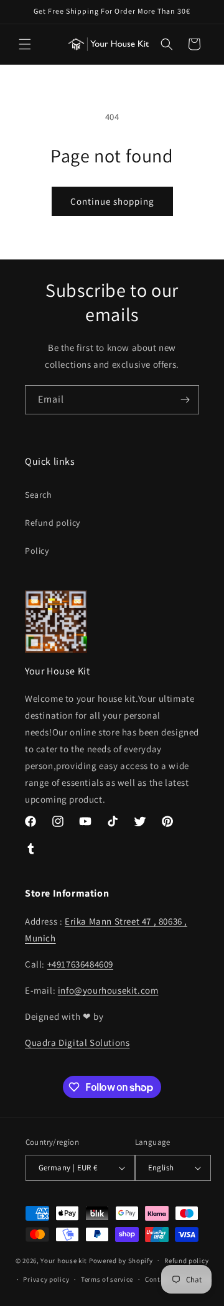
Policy (37, 550)
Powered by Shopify (121, 1260)
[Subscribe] (184, 399)
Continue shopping (112, 201)
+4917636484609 (80, 964)
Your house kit (63, 1260)
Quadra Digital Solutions (77, 1042)
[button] (25, 44)
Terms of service (107, 1279)
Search (38, 494)
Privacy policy (46, 1279)
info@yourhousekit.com (108, 990)
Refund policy (52, 522)
